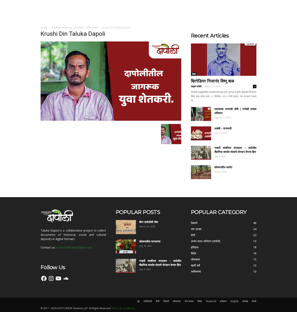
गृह (138, 301)
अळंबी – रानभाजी (223, 128)
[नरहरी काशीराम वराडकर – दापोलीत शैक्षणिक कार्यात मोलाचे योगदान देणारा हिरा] (201, 153)
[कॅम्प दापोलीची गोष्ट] (126, 227)
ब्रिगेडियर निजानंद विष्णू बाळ (212, 81)
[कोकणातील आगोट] (201, 172)
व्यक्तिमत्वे (147, 301)
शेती (157, 301)
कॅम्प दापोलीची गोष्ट (148, 222)
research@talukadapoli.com (74, 247)
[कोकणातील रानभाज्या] (126, 246)
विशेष (194, 74)
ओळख (245, 301)
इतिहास (223, 301)
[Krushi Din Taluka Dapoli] (111, 119)
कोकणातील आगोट (223, 167)
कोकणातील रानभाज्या (149, 241)
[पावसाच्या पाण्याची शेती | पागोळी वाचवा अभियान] (201, 114)
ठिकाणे (166, 301)
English (234, 301)
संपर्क (254, 301)
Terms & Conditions (123, 308)
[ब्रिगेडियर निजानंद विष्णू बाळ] (223, 59)
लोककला (177, 301)
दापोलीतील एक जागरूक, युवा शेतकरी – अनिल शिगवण (75, 27)
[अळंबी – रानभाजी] (201, 133)
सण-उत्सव (189, 301)
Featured (211, 301)
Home (44, 27)
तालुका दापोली (196, 86)
